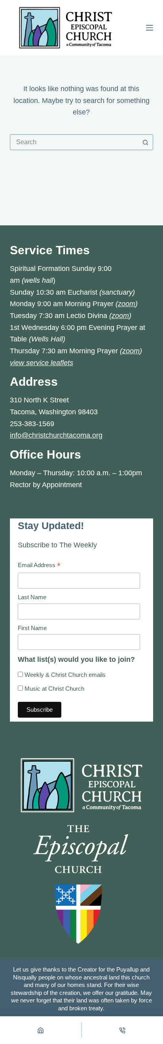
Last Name (32, 597)
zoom (126, 304)
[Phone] (123, 1030)
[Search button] (145, 142)
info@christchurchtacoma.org (56, 435)
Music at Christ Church (53, 688)
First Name (32, 628)
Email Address (39, 566)
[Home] (41, 1030)
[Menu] (149, 27)
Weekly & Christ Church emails (64, 674)
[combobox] (74, 142)
